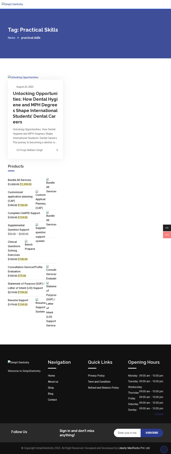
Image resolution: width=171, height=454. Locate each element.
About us (53, 381)
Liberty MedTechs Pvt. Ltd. (134, 448)
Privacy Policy (96, 375)
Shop (51, 387)
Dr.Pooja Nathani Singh (30, 150)
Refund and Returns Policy (103, 387)
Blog (50, 393)
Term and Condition (99, 381)
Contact (52, 399)
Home (51, 375)
